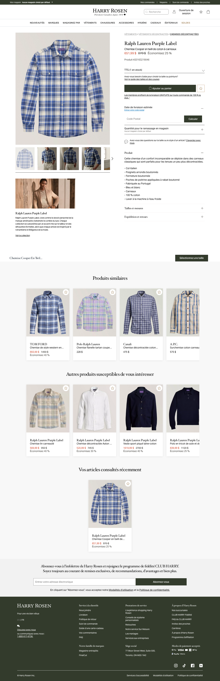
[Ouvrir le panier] (208, 12)
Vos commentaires (88, 632)
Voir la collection (22, 235)
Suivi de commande (181, 2)
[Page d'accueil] (110, 12)
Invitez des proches (202, 2)
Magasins (163, 2)
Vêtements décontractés (153, 34)
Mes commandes (147, 2)
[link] (184, 12)
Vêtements (130, 34)
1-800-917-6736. (25, 636)
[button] (146, 11)
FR (23, 620)
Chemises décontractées (184, 34)
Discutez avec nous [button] (26, 629)
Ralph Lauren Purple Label (150, 43)
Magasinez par (71, 22)
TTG (133, 69)
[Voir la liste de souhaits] (201, 11)
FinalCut (83, 655)
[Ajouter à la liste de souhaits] (66, 292)
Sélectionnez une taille (192, 258)
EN (18, 620)
